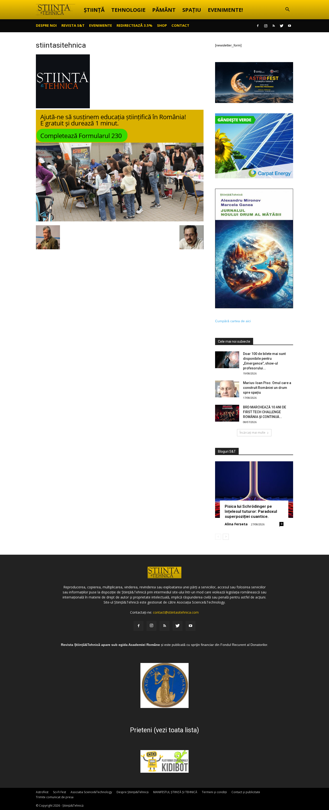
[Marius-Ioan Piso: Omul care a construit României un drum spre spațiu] (227, 388)
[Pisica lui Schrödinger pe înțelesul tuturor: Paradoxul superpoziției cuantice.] (254, 489)
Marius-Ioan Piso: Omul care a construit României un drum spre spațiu (267, 387)
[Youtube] (289, 25)
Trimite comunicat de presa (54, 797)
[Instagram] (265, 25)
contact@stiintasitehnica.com (176, 612)
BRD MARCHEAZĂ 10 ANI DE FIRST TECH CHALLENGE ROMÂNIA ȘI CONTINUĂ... (264, 412)
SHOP (162, 25)
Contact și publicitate (245, 792)
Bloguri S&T (227, 451)
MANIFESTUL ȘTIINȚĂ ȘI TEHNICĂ (175, 792)
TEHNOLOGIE (128, 9)
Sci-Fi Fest (59, 792)
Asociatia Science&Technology (91, 792)
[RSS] (273, 25)
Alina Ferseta (236, 524)
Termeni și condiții (214, 792)
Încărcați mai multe (252, 433)
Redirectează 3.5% (134, 25)
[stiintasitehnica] (63, 107)
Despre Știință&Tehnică (133, 792)
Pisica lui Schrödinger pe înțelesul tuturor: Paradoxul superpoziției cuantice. (251, 511)
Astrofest (42, 792)
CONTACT (180, 25)
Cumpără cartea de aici (233, 321)
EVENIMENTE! (225, 9)
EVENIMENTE (100, 25)
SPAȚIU (191, 9)
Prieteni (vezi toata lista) (164, 730)
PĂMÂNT (164, 9)
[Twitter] (281, 25)
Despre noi (46, 25)
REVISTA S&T (73, 25)
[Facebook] (257, 25)
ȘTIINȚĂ (94, 9)
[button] (287, 10)
